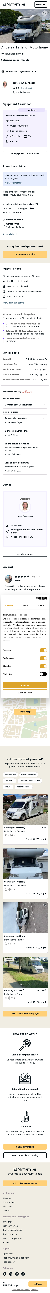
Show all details (10, 234)
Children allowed (28, 774)
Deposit (7, 359)
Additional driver (12, 369)
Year (5, 208)
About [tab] (41, 606)
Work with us (9, 1202)
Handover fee (10, 364)
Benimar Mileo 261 (28, 204)
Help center (9, 1261)
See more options (27, 254)
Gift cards (8, 1206)
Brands (6, 1242)
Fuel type (22, 208)
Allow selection (25, 693)
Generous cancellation (30, 780)
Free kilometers (11, 374)
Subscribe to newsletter (25, 1183)
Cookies (7, 1210)
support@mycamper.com (16, 1257)
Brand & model (10, 204)
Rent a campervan (12, 1238)
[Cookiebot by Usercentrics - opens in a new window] (36, 598)
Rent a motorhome (12, 1230)
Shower (8, 787)
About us (7, 1198)
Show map (25, 711)
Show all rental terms (13, 302)
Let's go (38, 1284)
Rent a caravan (10, 1234)
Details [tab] (25, 606)
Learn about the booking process (25, 1290)
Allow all (25, 685)
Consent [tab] (9, 606)
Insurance (8, 1221)
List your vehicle (10, 1225)
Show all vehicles (25, 1146)
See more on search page (25, 1013)
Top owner (9, 780)
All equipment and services (25, 153)
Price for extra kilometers (16, 379)
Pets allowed (10, 774)
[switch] (43, 658)
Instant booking (24, 787)
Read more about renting (25, 1155)
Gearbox (7, 212)
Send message (25, 554)
